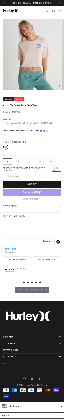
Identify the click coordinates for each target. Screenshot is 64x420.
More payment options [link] (32, 199)
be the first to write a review (32, 289)
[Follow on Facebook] (24, 378)
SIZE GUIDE (56, 169)
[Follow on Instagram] (32, 378)
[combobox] (32, 406)
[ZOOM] (60, 86)
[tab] (17, 259)
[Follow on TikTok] (39, 378)
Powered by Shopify (39, 385)
